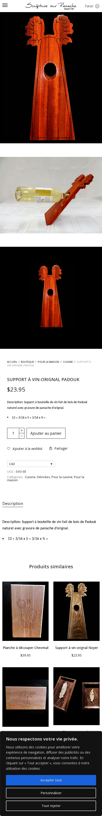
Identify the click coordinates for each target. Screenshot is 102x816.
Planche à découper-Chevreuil (25, 647)
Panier (91, 6)
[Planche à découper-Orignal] (25, 697)
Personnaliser (51, 793)
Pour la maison (48, 362)
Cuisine (68, 362)
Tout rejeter (51, 805)
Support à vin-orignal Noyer (76, 647)
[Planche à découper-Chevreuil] (25, 611)
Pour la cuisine (62, 477)
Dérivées (43, 477)
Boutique (27, 362)
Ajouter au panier (46, 433)
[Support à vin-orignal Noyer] (76, 611)
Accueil (12, 362)
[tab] (51, 504)
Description (12, 503)
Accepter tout (51, 780)
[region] (51, 773)
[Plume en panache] (76, 696)
